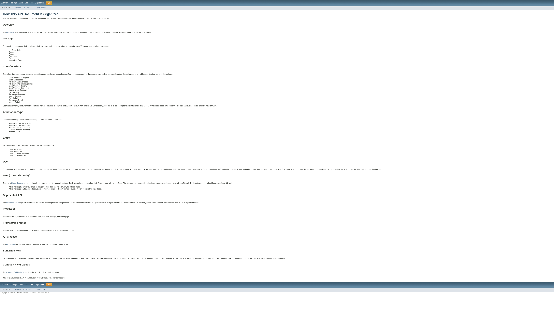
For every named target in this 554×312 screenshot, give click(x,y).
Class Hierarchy (17, 183)
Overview (4, 3)
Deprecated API (12, 203)
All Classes (41, 8)
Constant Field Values (15, 272)
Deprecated (39, 3)
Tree (31, 3)
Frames (18, 8)
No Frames (27, 8)
